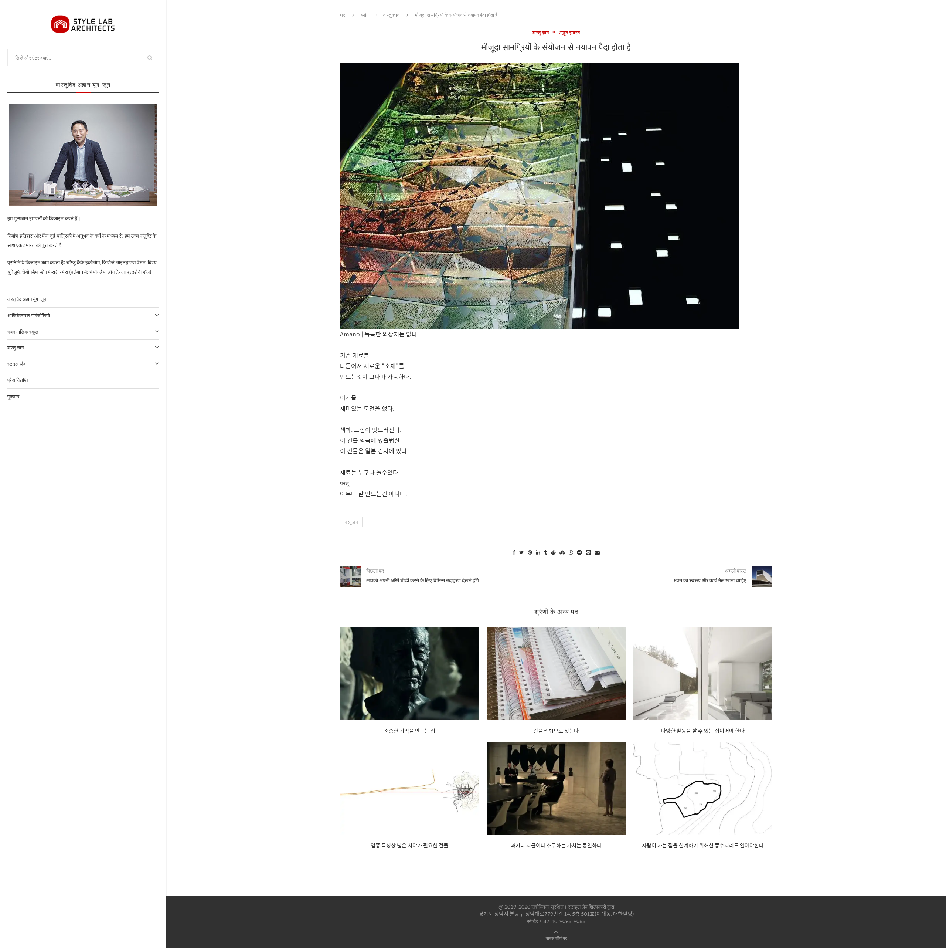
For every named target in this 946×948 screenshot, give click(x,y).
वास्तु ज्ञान (15, 347)
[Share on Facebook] (514, 552)
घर (342, 14)
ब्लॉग (365, 14)
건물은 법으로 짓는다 (556, 731)
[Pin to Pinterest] (530, 552)
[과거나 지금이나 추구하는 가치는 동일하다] (556, 788)
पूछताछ (13, 396)
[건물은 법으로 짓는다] (556, 673)
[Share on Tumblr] (545, 552)
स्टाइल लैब (16, 364)
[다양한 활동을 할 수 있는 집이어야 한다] (702, 673)
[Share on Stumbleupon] (562, 552)
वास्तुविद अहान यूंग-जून (26, 299)
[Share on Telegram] (579, 552)
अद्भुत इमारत (569, 32)
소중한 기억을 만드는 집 (409, 731)
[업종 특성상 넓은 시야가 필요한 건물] (409, 788)
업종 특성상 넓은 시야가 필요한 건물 (409, 845)
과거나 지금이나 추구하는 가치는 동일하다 (556, 845)
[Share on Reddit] (553, 552)
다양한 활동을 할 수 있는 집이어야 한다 (703, 731)
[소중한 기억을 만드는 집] (409, 673)
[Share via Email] (597, 552)
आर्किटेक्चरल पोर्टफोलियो (28, 315)
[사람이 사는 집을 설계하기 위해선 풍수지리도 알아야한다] (702, 788)
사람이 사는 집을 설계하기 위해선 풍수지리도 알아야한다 (703, 845)
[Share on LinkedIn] (538, 552)
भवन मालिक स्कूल (22, 331)
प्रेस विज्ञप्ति (17, 380)
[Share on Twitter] (521, 552)
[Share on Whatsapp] (571, 552)
